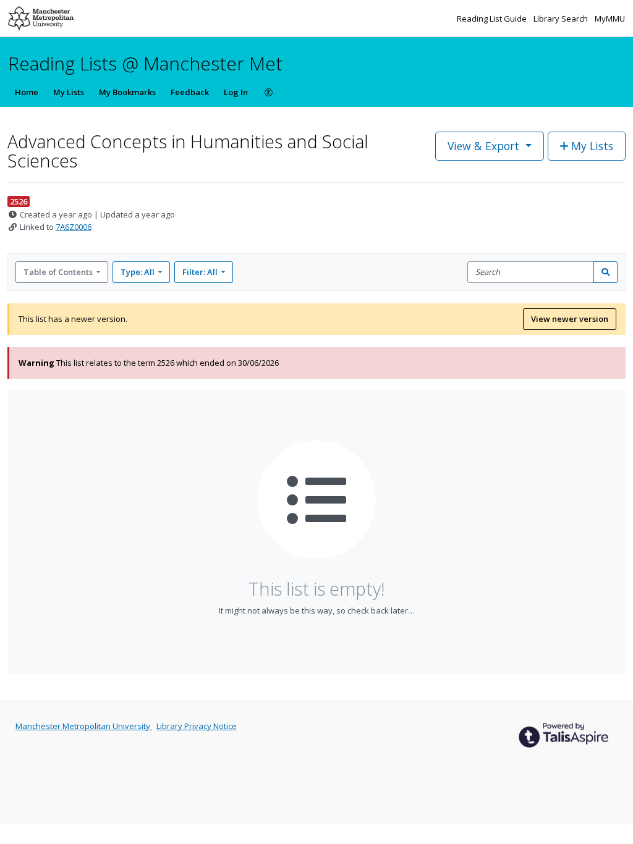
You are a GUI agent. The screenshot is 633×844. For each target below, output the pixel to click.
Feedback (190, 92)
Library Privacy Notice (196, 726)
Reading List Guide (493, 18)
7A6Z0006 (73, 226)
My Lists (68, 92)
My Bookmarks (127, 92)
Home (26, 92)
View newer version (569, 318)
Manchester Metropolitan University (83, 726)
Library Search (561, 18)
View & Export (483, 145)
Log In (236, 92)
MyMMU (610, 18)
